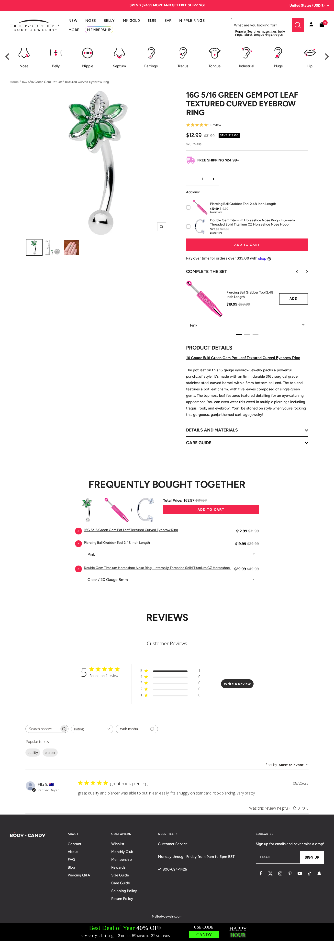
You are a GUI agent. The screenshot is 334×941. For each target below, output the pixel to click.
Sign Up (312, 857)
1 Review (214, 125)
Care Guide (120, 883)
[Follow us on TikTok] (309, 873)
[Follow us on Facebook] (261, 873)
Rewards (118, 867)
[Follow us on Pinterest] (290, 873)
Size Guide (120, 875)
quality (33, 752)
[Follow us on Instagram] (280, 873)
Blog (71, 867)
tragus (278, 34)
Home (14, 82)
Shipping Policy (124, 891)
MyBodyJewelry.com (167, 916)
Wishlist (117, 844)
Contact (74, 844)
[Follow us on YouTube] (300, 873)
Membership (121, 859)
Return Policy (122, 898)
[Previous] (7, 56)
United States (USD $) (306, 5)
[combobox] (92, 729)
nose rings (269, 31)
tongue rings (263, 34)
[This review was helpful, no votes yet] (294, 808)
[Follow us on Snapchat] (319, 873)
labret (248, 34)
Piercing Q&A (79, 875)
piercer (50, 752)
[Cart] (321, 25)
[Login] (311, 25)
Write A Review (237, 683)
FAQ (71, 859)
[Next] (326, 56)
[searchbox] (42, 729)
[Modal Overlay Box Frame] (167, 932)
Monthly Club (122, 852)
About (73, 852)
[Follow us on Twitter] (270, 873)
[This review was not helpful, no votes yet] (303, 808)
